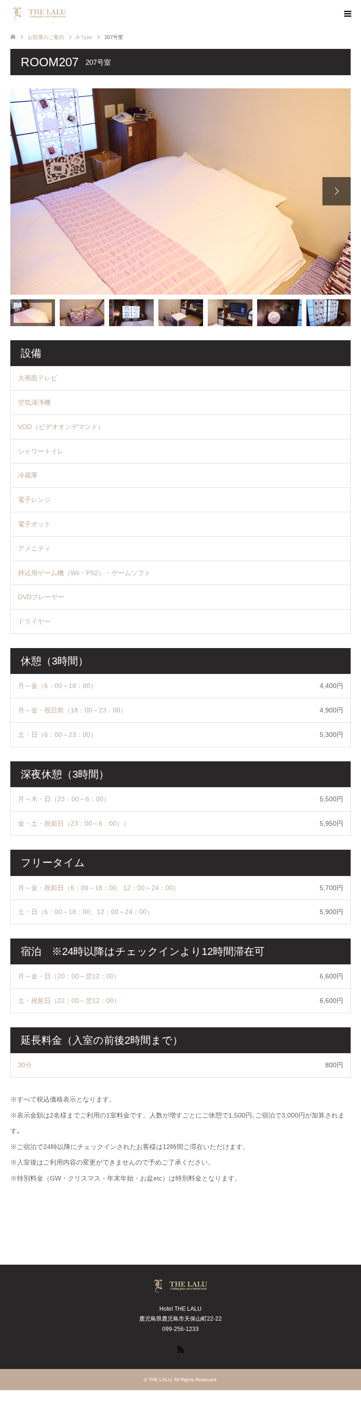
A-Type (84, 37)
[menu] (347, 14)
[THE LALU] (69, 14)
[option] (180, 191)
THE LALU (160, 1379)
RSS (180, 1349)
